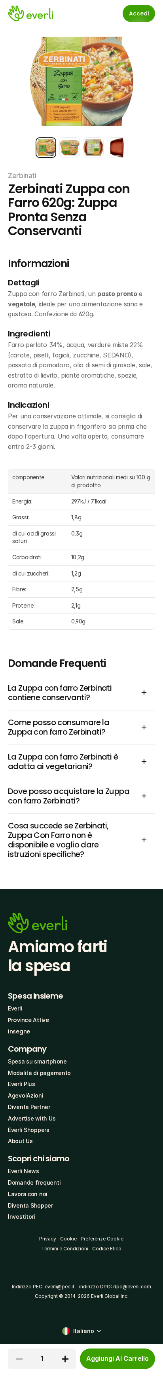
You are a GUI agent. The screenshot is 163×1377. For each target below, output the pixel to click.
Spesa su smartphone (37, 1061)
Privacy (47, 1239)
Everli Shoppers (28, 1129)
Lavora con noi (27, 1194)
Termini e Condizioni (64, 1249)
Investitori (21, 1216)
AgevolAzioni (26, 1095)
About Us (20, 1141)
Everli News (23, 1171)
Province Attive (28, 1020)
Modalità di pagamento (39, 1072)
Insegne (19, 1031)
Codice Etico (106, 1249)
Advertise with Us (31, 1118)
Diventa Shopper (30, 1205)
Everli (15, 1008)
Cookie (68, 1239)
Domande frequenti (34, 1182)
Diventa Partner (29, 1106)
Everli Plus (21, 1084)
